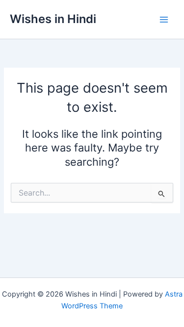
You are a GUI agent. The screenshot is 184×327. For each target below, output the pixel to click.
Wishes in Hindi (53, 19)
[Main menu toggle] (164, 19)
